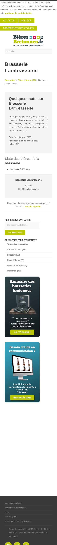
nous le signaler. (33, 206)
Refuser (26, 20)
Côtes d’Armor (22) (16, 249)
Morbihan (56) (14, 271)
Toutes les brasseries (17, 244)
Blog (7, 512)
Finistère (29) (13, 255)
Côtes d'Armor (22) (27, 80)
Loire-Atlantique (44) (17, 265)
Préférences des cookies (18, 28)
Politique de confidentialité (18, 521)
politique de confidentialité (18, 13)
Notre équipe (11, 517)
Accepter (8, 20)
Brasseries (10, 80)
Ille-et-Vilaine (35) (15, 260)
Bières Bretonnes (13, 503)
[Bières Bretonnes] (28, 40)
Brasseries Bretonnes (15, 508)
